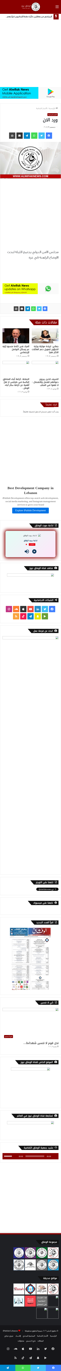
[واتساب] (33, 308)
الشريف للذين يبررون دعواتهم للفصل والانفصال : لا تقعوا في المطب (45, 382)
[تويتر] (39, 308)
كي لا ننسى (31, 1341)
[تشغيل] (54, 1156)
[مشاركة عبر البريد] (22, 308)
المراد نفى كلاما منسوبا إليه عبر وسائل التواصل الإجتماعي (16, 349)
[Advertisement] (30, 53)
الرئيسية (52, 108)
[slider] (8, 1156)
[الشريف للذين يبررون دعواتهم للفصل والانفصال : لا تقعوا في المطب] (45, 368)
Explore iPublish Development (30, 510)
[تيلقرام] (27, 308)
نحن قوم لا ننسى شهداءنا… (40, 1043)
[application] (30, 1156)
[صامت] (15, 1156)
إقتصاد (18, 1336)
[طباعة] (16, 308)
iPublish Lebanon (10, 1331)
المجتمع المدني (29, 1336)
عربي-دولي (8, 1336)
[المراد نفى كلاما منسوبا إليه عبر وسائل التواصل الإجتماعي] (16, 335)
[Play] (34, 551)
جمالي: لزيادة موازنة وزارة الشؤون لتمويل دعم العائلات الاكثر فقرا (45, 349)
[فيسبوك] (45, 308)
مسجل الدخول (41, 412)
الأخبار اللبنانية (41, 108)
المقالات (40, 1341)
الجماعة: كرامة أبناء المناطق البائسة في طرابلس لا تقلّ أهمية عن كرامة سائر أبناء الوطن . (16, 383)
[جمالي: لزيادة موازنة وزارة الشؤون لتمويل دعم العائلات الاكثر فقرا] (45, 335)
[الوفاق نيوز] (30, 7)
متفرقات (21, 1341)
